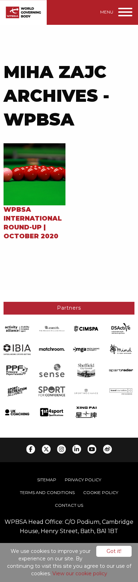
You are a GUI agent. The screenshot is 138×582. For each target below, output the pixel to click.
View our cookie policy (79, 573)
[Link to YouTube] (91, 449)
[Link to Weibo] (107, 449)
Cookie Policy (100, 492)
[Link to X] (46, 449)
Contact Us (69, 505)
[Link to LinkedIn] (76, 449)
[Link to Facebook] (30, 449)
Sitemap (46, 479)
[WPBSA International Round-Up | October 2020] (34, 173)
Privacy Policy (83, 479)
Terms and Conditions (47, 492)
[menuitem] (47, 479)
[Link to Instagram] (61, 449)
